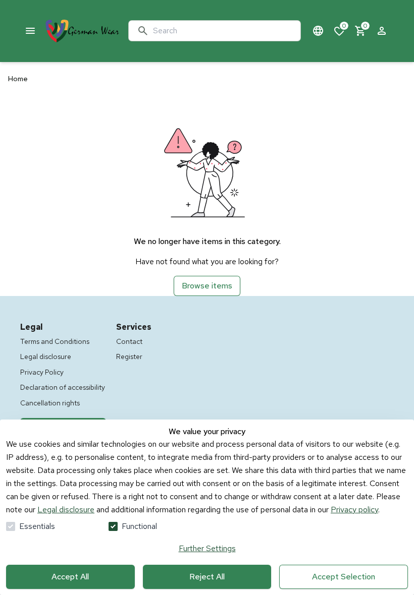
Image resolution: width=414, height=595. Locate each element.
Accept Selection (343, 576)
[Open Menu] (30, 31)
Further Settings (207, 548)
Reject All (207, 576)
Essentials (37, 526)
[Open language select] (318, 31)
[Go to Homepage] (82, 31)
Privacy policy (354, 509)
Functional (139, 526)
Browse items (207, 285)
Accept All (70, 576)
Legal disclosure (65, 509)
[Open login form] (382, 31)
